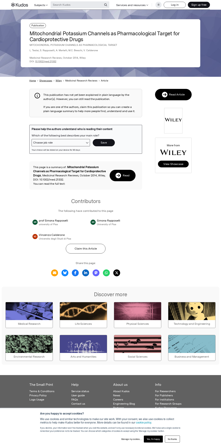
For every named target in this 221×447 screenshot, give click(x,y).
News (116, 395)
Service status (80, 391)
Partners (118, 407)
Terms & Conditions (41, 391)
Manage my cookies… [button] (131, 438)
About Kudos (121, 391)
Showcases (45, 80)
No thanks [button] (172, 438)
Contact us (78, 403)
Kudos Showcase (166, 407)
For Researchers (165, 391)
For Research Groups (168, 403)
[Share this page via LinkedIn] (85, 272)
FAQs (74, 399)
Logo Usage (36, 399)
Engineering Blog (124, 403)
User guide (78, 395)
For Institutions (164, 399)
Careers (118, 399)
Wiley (59, 80)
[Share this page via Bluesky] (65, 272)
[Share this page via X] (116, 272)
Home (32, 80)
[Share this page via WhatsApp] (106, 272)
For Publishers (164, 395)
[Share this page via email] (54, 272)
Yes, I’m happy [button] (153, 438)
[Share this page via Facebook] (75, 272)
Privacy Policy (38, 395)
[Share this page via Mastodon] (96, 272)
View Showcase (173, 164)
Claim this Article (86, 248)
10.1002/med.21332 (45, 61)
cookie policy (143, 422)
